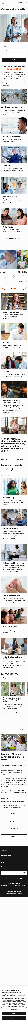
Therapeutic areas (26, 865)
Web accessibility (13, 886)
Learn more (4, 281)
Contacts (23, 883)
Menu (26, 2)
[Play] (5, 100)
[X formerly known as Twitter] (13, 876)
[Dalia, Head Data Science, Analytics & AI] (14, 424)
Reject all (14, 1013)
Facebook (12, 827)
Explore (26, 861)
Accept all (14, 1018)
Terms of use (4, 883)
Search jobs (4, 796)
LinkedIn (12, 811)
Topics (26, 857)
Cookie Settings (16, 883)
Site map (13, 884)
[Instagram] (17, 876)
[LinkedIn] (6, 876)
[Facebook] (10, 876)
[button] (3, 286)
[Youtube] (21, 876)
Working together (26, 853)
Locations (7, 884)
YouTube (12, 819)
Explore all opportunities (13, 238)
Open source (18, 884)
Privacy (9, 883)
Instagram (13, 834)
